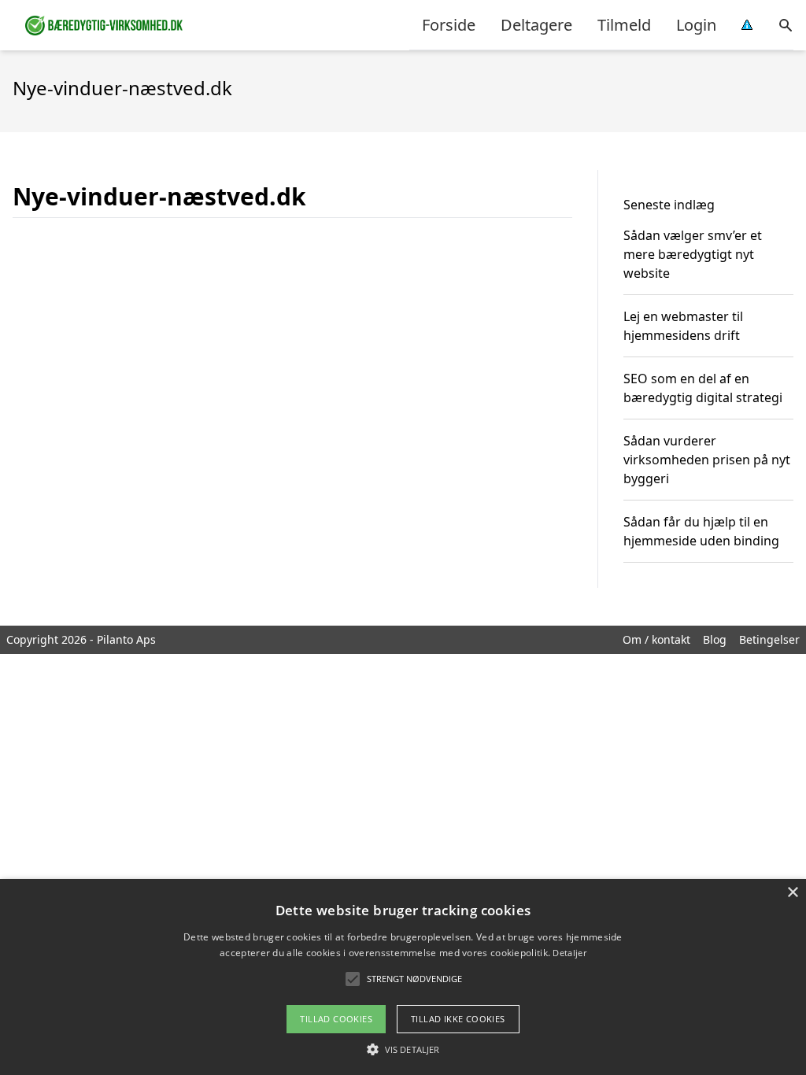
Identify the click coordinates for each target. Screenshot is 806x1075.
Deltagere (536, 24)
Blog (715, 639)
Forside (448, 24)
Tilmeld (624, 24)
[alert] (403, 977)
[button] (403, 1049)
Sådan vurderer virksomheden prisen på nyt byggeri (706, 459)
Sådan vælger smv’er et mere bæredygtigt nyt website (692, 254)
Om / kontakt (656, 639)
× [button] (792, 893)
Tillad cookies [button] (336, 1019)
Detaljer (569, 953)
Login (696, 24)
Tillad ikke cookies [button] (458, 1019)
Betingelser (769, 639)
